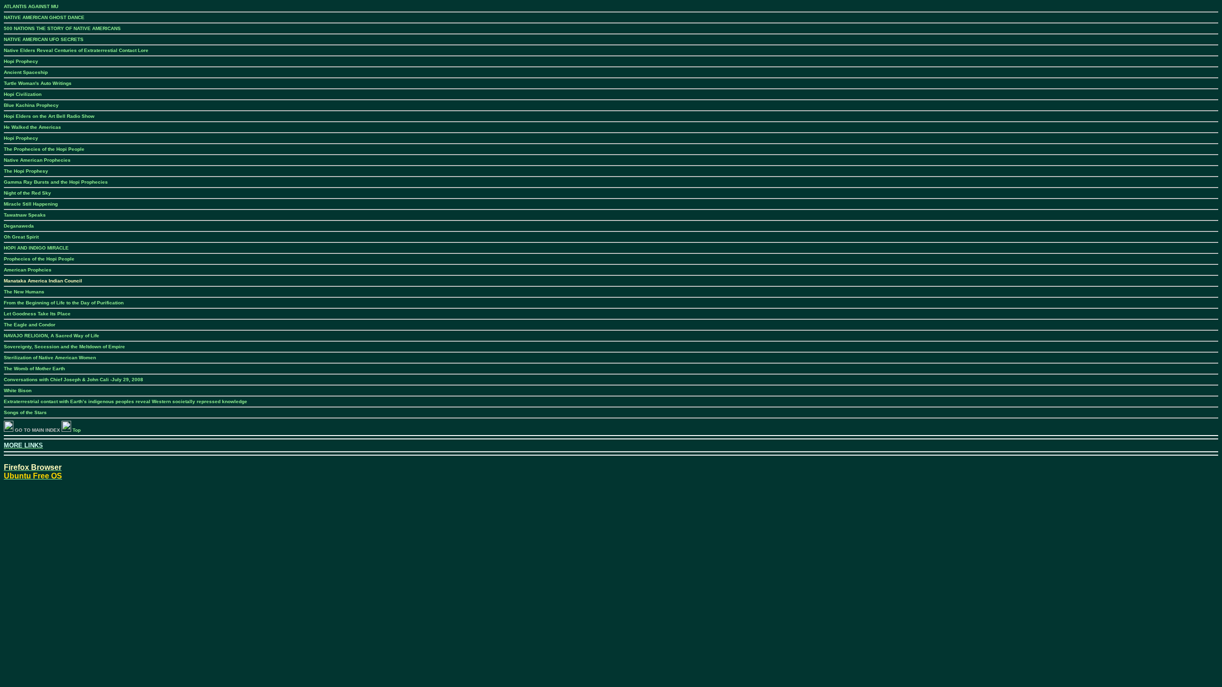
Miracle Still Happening (31, 204)
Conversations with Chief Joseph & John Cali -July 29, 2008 (73, 379)
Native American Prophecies (37, 160)
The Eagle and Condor (29, 324)
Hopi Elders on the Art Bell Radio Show (49, 116)
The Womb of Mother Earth (34, 368)
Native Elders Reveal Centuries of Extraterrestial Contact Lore (76, 50)
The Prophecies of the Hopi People (44, 149)
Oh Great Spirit (21, 236)
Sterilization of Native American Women (50, 357)
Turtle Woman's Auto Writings (38, 83)
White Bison (18, 390)
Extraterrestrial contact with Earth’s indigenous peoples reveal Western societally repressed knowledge (125, 401)
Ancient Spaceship (26, 72)
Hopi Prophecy (21, 61)
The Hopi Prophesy (26, 171)
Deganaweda (19, 226)
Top (76, 430)
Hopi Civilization (23, 94)
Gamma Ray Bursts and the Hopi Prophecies (56, 182)
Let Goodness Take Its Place (37, 313)
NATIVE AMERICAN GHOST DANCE (44, 17)
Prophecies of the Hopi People (39, 258)
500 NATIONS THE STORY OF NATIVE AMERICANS (62, 28)
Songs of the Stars (25, 412)
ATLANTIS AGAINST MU (31, 6)
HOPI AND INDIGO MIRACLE (36, 247)
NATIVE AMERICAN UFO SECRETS (44, 39)
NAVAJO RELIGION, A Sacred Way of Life (51, 335)
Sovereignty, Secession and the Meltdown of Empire (64, 346)
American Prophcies (28, 269)
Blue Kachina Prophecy (31, 105)
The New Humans (24, 291)
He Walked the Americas (32, 127)
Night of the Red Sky (27, 193)
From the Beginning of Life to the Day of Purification (64, 302)
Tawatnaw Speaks (25, 215)
